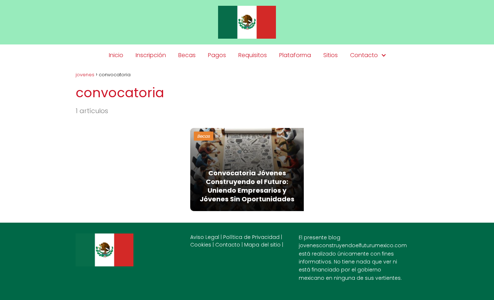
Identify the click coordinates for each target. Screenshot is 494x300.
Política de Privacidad (251, 237)
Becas (187, 55)
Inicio (116, 55)
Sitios (330, 55)
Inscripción (151, 55)
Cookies (200, 244)
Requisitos (252, 55)
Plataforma (295, 55)
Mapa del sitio (262, 244)
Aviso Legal (204, 237)
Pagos (217, 55)
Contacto (364, 55)
